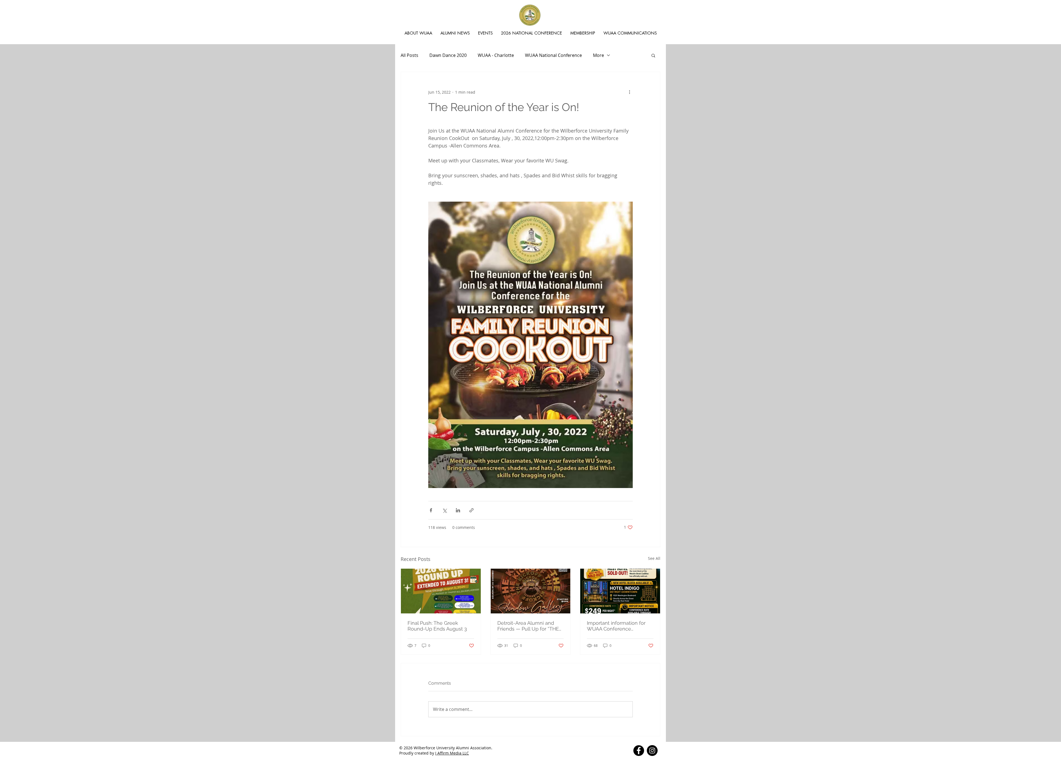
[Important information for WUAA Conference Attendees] (620, 591)
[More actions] (629, 92)
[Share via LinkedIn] (458, 510)
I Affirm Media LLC (452, 753)
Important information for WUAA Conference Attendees (616, 626)
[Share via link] (471, 510)
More (598, 55)
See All (654, 558)
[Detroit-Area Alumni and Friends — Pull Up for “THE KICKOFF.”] (531, 591)
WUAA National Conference (553, 55)
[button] (653, 55)
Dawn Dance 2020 (448, 55)
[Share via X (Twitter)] (444, 510)
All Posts (409, 55)
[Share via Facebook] (431, 510)
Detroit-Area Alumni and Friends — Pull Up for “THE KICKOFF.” (528, 626)
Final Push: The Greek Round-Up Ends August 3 (437, 626)
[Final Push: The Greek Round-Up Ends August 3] (441, 591)
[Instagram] (652, 750)
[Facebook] (638, 750)
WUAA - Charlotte (496, 55)
